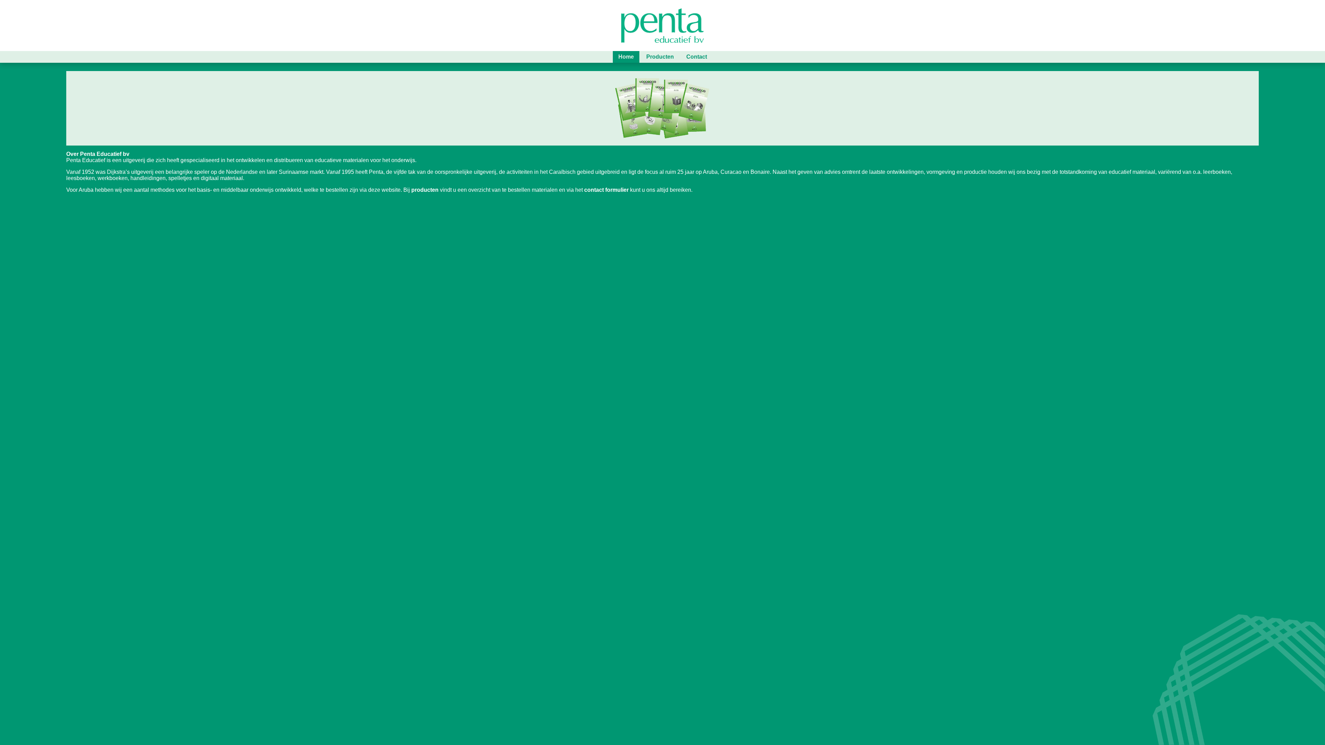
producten (425, 190)
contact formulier (606, 190)
